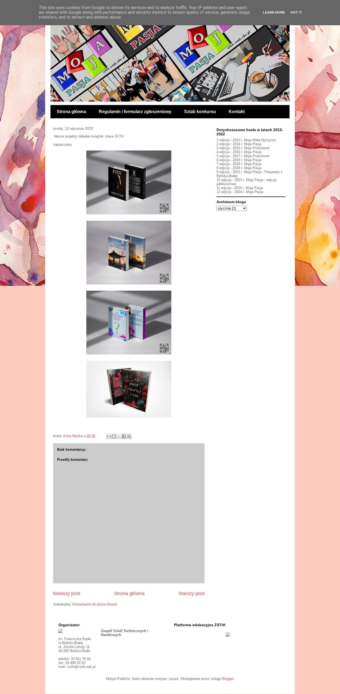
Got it (296, 12)
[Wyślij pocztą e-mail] (109, 436)
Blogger (227, 679)
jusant (173, 679)
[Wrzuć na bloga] (114, 436)
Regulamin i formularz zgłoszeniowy (135, 111)
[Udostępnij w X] (119, 436)
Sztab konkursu (200, 111)
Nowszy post (66, 593)
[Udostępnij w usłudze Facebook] (124, 436)
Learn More (274, 12)
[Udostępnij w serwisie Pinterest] (129, 436)
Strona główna (71, 111)
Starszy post (191, 593)
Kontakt (237, 111)
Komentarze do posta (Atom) (95, 604)
